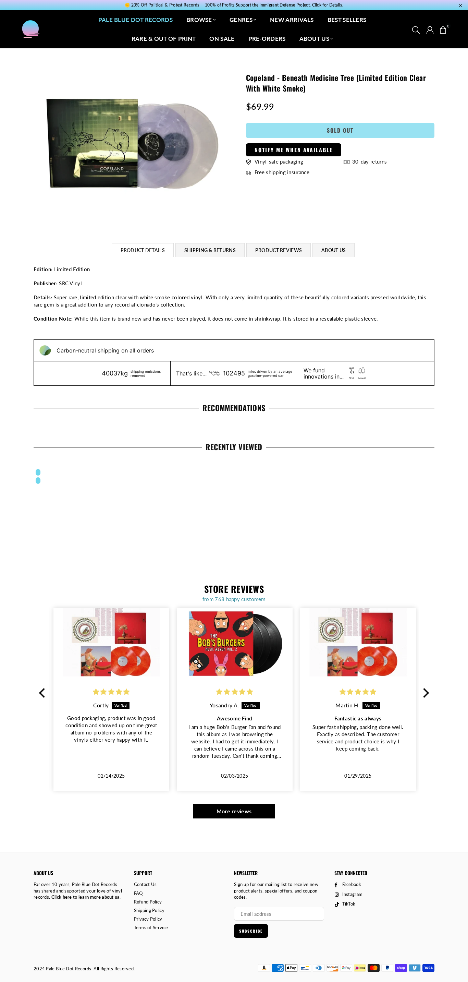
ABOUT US (314, 38)
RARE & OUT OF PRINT (164, 38)
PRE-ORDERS (267, 38)
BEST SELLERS (347, 19)
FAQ (138, 893)
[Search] (416, 29)
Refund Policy (148, 902)
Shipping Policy (149, 910)
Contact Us (145, 884)
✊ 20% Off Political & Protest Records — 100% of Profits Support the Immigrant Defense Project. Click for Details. (234, 5)
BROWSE (199, 19)
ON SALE (221, 38)
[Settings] (430, 29)
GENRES (241, 19)
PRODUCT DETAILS (143, 250)
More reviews (234, 811)
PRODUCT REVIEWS (278, 250)
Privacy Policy (148, 919)
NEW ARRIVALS (292, 19)
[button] (443, 29)
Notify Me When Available (294, 150)
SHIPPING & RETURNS (210, 250)
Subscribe (251, 931)
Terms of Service (151, 927)
